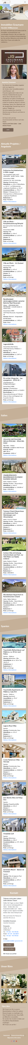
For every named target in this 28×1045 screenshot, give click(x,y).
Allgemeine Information (14, 1037)
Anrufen (8, 945)
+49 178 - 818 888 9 (13, 934)
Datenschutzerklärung (17, 1035)
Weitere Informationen (9, 201)
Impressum (6, 1035)
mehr (8, 129)
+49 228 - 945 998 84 (12, 935)
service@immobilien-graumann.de (13, 941)
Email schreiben (9, 949)
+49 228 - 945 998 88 (12, 932)
